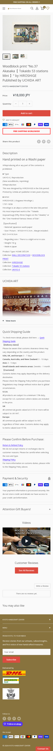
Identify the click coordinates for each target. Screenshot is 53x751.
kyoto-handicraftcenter (15, 86)
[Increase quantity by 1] (29, 103)
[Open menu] (4, 8)
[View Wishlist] (47, 8)
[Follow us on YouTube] (19, 718)
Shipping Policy (9, 459)
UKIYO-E (16, 269)
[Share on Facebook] (39, 141)
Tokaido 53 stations (21, 266)
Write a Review (42, 586)
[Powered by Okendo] (9, 586)
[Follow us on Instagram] (9, 718)
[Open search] (32, 8)
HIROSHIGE (17, 262)
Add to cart (26, 113)
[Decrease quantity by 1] (16, 103)
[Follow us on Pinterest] (14, 718)
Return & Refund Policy (13, 445)
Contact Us (43, 749)
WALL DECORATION (21, 255)
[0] (42, 8)
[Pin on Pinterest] (44, 141)
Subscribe (11, 659)
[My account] (37, 8)
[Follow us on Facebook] (4, 718)
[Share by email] (48, 141)
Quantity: (7, 103)
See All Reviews (26, 570)
